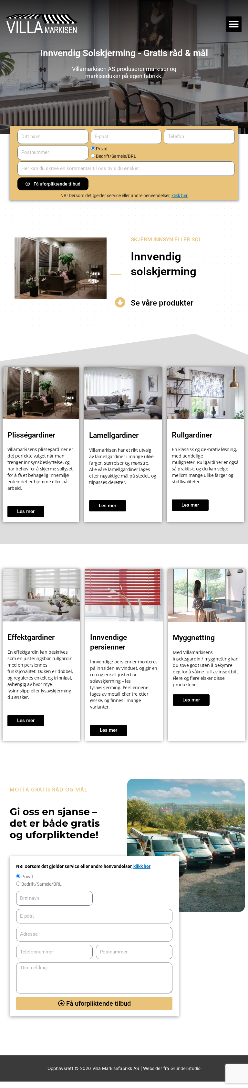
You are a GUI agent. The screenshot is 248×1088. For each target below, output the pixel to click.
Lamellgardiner (114, 435)
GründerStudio (185, 1068)
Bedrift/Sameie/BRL (116, 156)
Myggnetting (194, 637)
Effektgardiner (31, 637)
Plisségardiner (31, 435)
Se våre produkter (162, 302)
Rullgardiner (192, 435)
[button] (234, 24)
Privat (102, 148)
